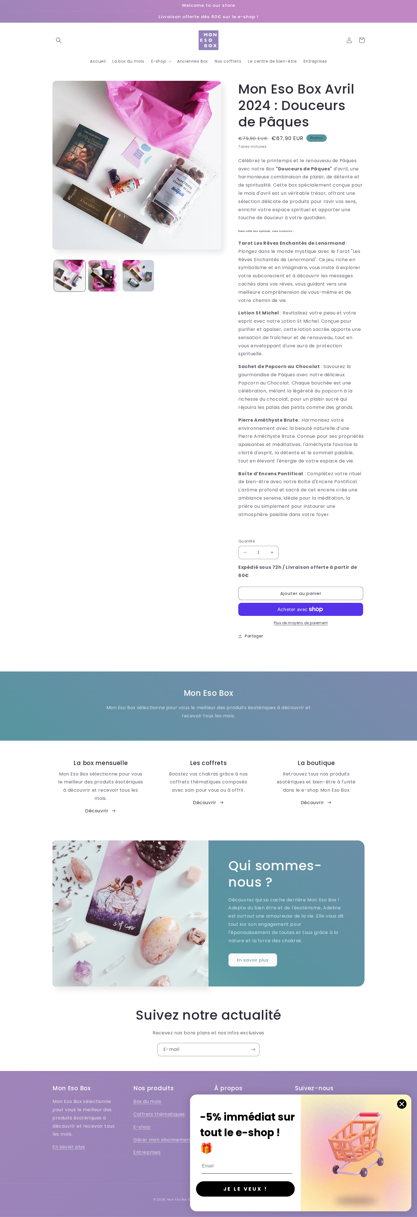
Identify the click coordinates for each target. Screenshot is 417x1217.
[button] (58, 40)
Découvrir (96, 811)
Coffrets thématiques (159, 1114)
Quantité (246, 541)
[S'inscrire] (253, 1049)
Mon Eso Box (177, 1199)
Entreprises (147, 1152)
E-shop (142, 1127)
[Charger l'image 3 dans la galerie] (138, 275)
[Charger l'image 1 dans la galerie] (69, 275)
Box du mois (147, 1101)
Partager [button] (254, 636)
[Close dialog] (402, 1104)
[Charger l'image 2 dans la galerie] (104, 275)
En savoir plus (253, 960)
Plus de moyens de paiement (301, 622)
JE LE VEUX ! (245, 1188)
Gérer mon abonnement (162, 1139)
